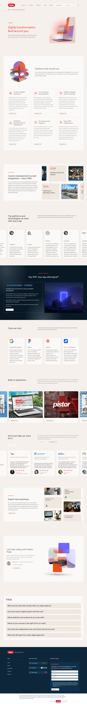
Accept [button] (58, 701)
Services (30, 5)
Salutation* (54, 671)
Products (38, 5)
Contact (51, 5)
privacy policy (62, 686)
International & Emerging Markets (29, 405)
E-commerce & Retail (50, 405)
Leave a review (41, 441)
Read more (9, 309)
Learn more (12, 113)
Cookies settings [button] (52, 701)
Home (9, 9)
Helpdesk (68, 5)
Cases (45, 5)
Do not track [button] (64, 701)
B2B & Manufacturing (15, 405)
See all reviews (52, 441)
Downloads (9, 668)
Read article (13, 420)
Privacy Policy (59, 695)
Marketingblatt (58, 5)
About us (23, 5)
